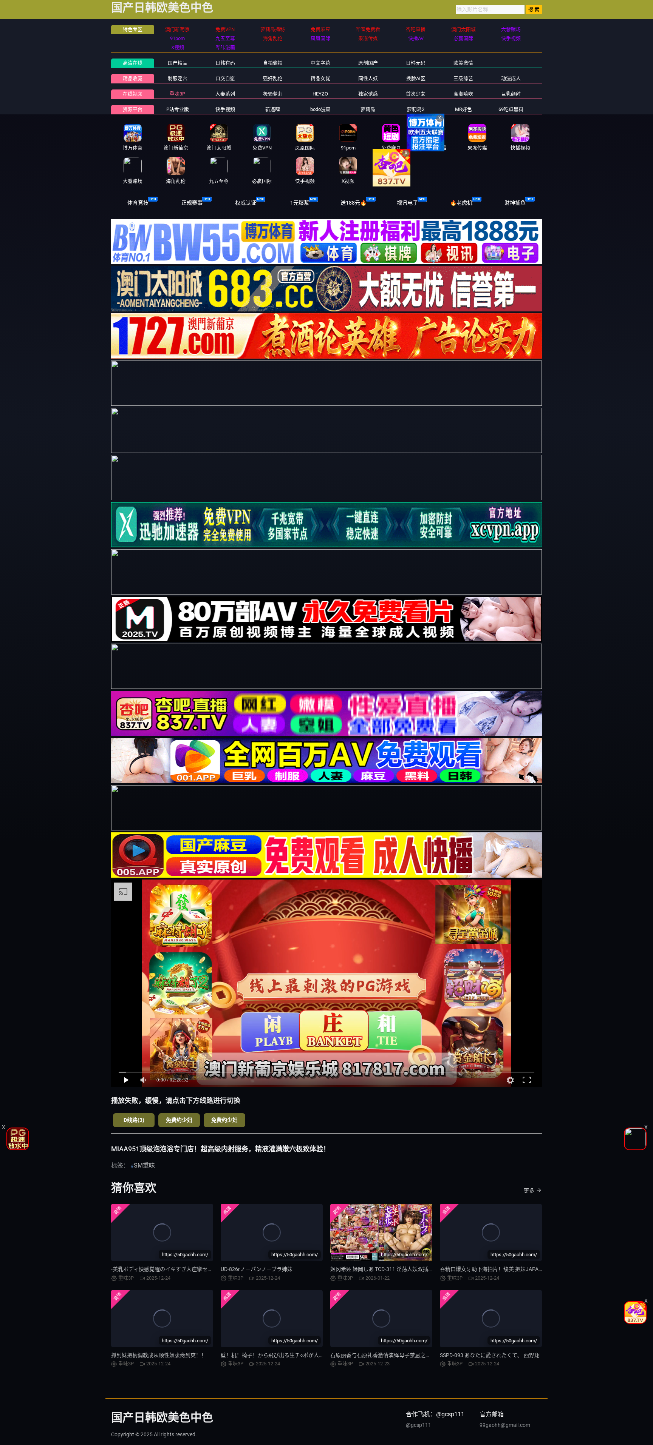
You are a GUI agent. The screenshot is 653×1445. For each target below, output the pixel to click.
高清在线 (132, 63)
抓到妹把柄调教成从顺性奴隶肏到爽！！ (158, 1355)
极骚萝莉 (273, 94)
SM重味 (144, 1165)
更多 (529, 1191)
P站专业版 (177, 109)
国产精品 (177, 63)
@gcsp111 (418, 1425)
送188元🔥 (353, 203)
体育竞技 (138, 203)
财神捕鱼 (515, 203)
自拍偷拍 (273, 63)
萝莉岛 (368, 109)
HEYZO (320, 94)
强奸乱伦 (273, 78)
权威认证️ (245, 203)
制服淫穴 (177, 78)
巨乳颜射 (511, 94)
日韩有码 (225, 63)
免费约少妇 (179, 1120)
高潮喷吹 (463, 94)
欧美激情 (463, 63)
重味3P (177, 94)
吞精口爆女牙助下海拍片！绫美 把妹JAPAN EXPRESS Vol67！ (513, 1269)
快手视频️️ (225, 109)
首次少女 (416, 94)
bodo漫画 (320, 109)
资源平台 (132, 109)
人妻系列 (225, 94)
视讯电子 (407, 203)
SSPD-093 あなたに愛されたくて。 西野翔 (490, 1355)
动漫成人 (511, 78)
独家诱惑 (368, 94)
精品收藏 (132, 78)
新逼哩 (272, 109)
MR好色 (463, 109)
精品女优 (320, 78)
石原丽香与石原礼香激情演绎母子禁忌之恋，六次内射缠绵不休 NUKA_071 (417, 1355)
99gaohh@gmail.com (505, 1425)
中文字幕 (320, 63)
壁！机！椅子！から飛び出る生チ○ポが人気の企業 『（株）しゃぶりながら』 (311, 1355)
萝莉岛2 (415, 109)
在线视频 (132, 94)
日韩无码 (416, 63)
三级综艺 (463, 78)
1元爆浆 (299, 203)
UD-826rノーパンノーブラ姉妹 (256, 1269)
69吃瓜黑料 (510, 109)
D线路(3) (134, 1120)
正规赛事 (192, 203)
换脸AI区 (416, 78)
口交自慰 (225, 78)
